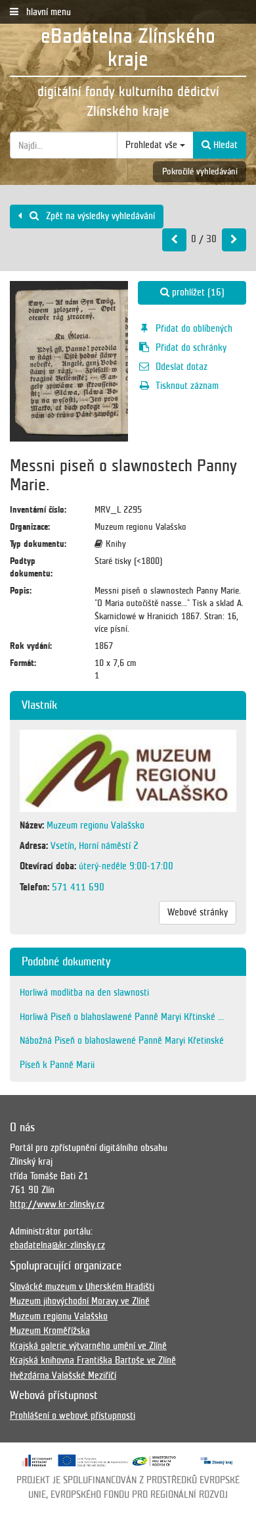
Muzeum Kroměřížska (50, 1330)
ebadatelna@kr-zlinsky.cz (57, 1245)
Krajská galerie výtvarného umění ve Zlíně (88, 1345)
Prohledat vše (152, 145)
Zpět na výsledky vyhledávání (99, 216)
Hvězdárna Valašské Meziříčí (63, 1375)
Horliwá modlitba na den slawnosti (84, 992)
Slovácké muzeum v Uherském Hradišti (82, 1286)
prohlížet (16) (196, 292)
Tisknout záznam (187, 385)
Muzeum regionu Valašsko (59, 1316)
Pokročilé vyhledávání (200, 171)
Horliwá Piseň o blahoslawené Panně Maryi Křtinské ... (122, 1016)
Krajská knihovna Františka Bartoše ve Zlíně (93, 1360)
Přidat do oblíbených (194, 328)
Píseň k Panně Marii (57, 1064)
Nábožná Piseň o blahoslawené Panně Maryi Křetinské (122, 1040)
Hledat (224, 145)
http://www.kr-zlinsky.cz (57, 1204)
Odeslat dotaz (181, 366)
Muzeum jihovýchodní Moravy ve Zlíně (80, 1301)
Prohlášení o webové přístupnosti (72, 1415)
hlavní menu (47, 12)
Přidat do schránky (191, 347)
